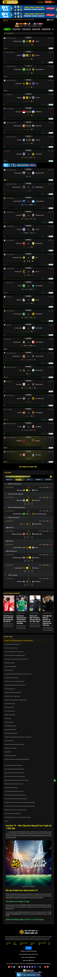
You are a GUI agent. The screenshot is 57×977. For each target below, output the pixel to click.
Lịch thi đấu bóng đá (9, 740)
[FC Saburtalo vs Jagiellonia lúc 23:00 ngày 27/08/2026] (28, 442)
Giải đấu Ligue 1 (8, 718)
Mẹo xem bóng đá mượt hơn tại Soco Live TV (14, 783)
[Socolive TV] (10, 2)
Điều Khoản (15, 943)
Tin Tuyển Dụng (32, 943)
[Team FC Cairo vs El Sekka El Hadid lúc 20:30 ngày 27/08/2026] (28, 245)
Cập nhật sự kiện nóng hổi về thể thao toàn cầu (14, 744)
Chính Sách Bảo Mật (24, 943)
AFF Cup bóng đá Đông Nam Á (11, 733)
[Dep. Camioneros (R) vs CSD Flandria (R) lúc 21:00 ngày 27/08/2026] (28, 315)
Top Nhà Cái (40, 2)
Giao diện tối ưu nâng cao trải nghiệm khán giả (14, 681)
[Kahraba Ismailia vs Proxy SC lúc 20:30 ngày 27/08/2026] (28, 273)
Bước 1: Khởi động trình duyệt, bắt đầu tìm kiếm (14, 769)
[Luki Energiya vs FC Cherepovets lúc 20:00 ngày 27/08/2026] (28, 155)
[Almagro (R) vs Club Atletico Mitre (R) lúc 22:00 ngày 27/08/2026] (28, 400)
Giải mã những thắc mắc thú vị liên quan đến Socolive (16, 798)
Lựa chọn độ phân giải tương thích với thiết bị (14, 791)
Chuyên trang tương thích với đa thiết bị (13, 692)
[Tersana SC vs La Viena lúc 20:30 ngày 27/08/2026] (28, 231)
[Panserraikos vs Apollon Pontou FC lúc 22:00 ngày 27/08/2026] (28, 386)
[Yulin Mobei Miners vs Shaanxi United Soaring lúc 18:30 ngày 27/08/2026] (28, 71)
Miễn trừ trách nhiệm (9, 670)
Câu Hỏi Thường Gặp (42, 943)
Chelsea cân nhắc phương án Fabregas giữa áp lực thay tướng (35, 618)
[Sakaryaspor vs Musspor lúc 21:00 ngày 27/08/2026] (28, 301)
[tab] (17, 25)
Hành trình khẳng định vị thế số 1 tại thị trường (14, 651)
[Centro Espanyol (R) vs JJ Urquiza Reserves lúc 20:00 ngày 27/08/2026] (28, 203)
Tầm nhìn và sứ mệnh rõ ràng (11, 648)
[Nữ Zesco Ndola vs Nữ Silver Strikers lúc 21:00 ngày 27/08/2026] (28, 329)
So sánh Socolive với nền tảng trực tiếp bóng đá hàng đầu (17, 759)
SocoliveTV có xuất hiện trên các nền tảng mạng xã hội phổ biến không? (20, 802)
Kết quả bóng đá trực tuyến (10, 755)
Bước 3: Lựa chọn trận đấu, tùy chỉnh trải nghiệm (15, 776)
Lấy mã (28, 948)
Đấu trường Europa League (10, 725)
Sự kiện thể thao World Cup (10, 729)
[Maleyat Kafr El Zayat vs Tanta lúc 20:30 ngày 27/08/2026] (28, 259)
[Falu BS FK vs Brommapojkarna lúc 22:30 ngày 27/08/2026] (28, 414)
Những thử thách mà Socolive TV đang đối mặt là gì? (15, 809)
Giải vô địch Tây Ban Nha (10, 711)
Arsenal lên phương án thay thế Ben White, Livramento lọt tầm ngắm (21, 619)
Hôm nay (37, 29)
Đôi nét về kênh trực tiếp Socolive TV (12, 644)
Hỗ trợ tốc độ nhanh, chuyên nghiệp (12, 696)
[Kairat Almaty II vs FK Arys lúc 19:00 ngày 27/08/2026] (28, 85)
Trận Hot (17, 29)
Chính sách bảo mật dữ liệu (10, 666)
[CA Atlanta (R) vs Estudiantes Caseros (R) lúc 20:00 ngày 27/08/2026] (28, 217)
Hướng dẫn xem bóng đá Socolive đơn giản (14, 765)
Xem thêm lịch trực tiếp (28, 467)
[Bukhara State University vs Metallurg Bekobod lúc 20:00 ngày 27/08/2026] (28, 189)
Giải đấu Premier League (10, 703)
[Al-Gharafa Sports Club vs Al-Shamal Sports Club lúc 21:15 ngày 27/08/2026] (28, 344)
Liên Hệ (49, 943)
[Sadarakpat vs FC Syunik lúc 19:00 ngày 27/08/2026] (28, 99)
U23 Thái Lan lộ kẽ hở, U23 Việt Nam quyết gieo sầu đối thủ (8, 618)
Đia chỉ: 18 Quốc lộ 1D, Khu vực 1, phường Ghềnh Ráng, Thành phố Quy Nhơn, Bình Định (30, 963)
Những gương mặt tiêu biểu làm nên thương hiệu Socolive (16, 780)
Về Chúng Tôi (8, 943)
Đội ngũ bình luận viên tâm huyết (11, 677)
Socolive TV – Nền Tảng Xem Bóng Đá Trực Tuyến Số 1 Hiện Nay (19, 640)
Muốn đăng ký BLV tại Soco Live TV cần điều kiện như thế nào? (18, 817)
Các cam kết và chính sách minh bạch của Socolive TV (16, 659)
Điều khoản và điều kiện (10, 662)
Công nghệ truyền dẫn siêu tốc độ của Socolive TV (15, 685)
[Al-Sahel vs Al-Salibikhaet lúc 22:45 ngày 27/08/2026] (28, 428)
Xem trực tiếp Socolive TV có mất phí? (13, 813)
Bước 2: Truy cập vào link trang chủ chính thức (14, 772)
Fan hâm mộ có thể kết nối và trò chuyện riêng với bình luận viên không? (20, 806)
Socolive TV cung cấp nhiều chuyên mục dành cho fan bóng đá (18, 737)
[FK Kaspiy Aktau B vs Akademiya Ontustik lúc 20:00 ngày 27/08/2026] (28, 174)
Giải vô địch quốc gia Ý (9, 707)
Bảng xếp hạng (8, 751)
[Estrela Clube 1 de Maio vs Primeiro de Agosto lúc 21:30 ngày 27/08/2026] (28, 358)
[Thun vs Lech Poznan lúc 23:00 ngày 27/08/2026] (28, 456)
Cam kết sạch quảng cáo (10, 688)
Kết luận (6, 821)
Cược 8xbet (48, 2)
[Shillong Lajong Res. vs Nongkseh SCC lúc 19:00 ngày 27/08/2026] (28, 127)
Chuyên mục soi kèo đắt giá (10, 748)
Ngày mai (47, 29)
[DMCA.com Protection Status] (28, 970)
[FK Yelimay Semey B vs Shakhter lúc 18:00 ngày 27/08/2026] (28, 43)
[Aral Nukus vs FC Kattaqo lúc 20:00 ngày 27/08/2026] (28, 141)
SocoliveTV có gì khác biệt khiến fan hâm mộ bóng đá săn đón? (18, 674)
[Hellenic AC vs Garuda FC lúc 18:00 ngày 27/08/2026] (28, 57)
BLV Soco (27, 29)
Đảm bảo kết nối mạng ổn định (11, 787)
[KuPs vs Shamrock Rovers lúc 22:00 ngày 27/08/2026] (28, 372)
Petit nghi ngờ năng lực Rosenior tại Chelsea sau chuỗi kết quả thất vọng (47, 620)
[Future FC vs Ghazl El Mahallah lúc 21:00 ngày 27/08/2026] (28, 287)
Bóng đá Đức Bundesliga (10, 714)
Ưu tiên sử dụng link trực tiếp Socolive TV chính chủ (15, 795)
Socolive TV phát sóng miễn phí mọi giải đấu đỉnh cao (16, 699)
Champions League (9, 722)
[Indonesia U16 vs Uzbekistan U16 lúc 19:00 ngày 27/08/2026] (28, 113)
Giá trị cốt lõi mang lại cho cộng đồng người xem (15, 655)
